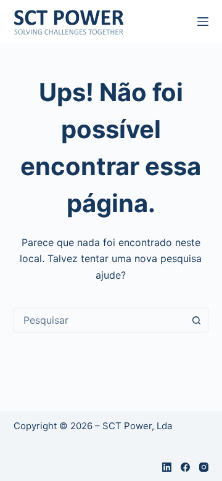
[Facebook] (185, 467)
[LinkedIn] (166, 467)
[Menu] (202, 21)
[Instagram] (203, 467)
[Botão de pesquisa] (196, 320)
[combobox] (99, 320)
